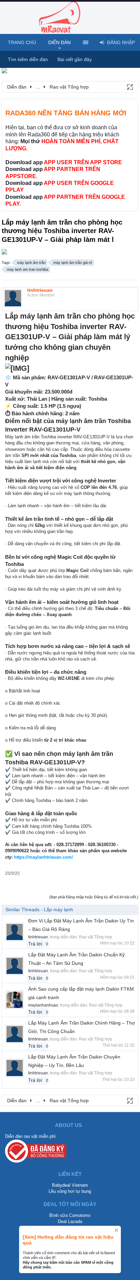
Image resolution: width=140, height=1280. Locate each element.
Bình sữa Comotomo (69, 1215)
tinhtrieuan (40, 290)
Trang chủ (22, 42)
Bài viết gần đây (74, 59)
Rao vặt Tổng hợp (95, 937)
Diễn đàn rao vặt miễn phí (30, 1136)
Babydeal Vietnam (70, 1185)
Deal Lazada (70, 1221)
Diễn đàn (59, 42)
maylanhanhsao (43, 1005)
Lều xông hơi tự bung (70, 1191)
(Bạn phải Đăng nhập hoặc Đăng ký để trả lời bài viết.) (93, 897)
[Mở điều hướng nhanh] (129, 86)
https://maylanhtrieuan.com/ (43, 857)
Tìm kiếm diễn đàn (28, 59)
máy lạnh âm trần (31, 263)
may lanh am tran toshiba (27, 269)
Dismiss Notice (116, 1230)
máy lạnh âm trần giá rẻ (72, 263)
